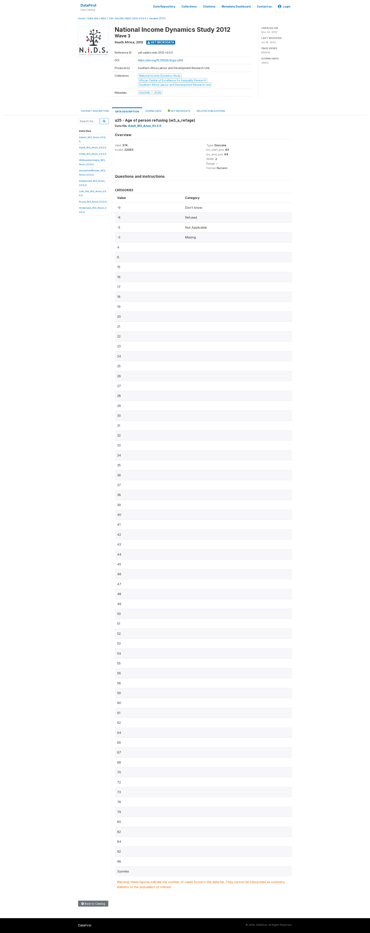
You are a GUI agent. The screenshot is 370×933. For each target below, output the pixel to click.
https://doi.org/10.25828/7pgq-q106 (160, 60)
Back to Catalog (94, 903)
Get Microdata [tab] (180, 110)
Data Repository (164, 6)
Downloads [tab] (153, 110)
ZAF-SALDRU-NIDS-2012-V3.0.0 (127, 18)
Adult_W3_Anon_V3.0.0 (92, 147)
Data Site (92, 18)
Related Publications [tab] (211, 110)
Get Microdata (162, 42)
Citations (209, 6)
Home (81, 18)
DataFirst (88, 5)
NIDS (103, 18)
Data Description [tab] (127, 111)
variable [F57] (157, 18)
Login (286, 6)
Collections (189, 6)
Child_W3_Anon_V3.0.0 (92, 153)
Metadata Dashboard (236, 6)
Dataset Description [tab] (95, 110)
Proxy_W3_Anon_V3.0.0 (93, 201)
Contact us (264, 6)
